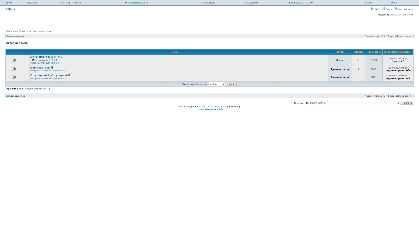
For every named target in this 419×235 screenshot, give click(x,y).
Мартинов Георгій (41, 67)
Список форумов (16, 36)
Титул (9, 3)
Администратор (340, 69)
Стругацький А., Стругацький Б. (50, 75)
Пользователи (405, 9)
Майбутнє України (50, 63)
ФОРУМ (368, 3)
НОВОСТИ (31, 3)
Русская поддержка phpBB (209, 109)
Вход (12, 9)
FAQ (377, 9)
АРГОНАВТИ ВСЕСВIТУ (53, 70)
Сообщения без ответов (18, 31)
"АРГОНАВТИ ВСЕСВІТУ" (136, 3)
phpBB (194, 106)
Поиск (388, 9)
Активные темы (42, 31)
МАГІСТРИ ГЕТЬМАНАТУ (46, 57)
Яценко (340, 60)
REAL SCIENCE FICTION (300, 3)
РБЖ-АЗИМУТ (251, 3)
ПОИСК (393, 3)
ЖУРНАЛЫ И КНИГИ (70, 3)
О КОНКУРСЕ (208, 3)
